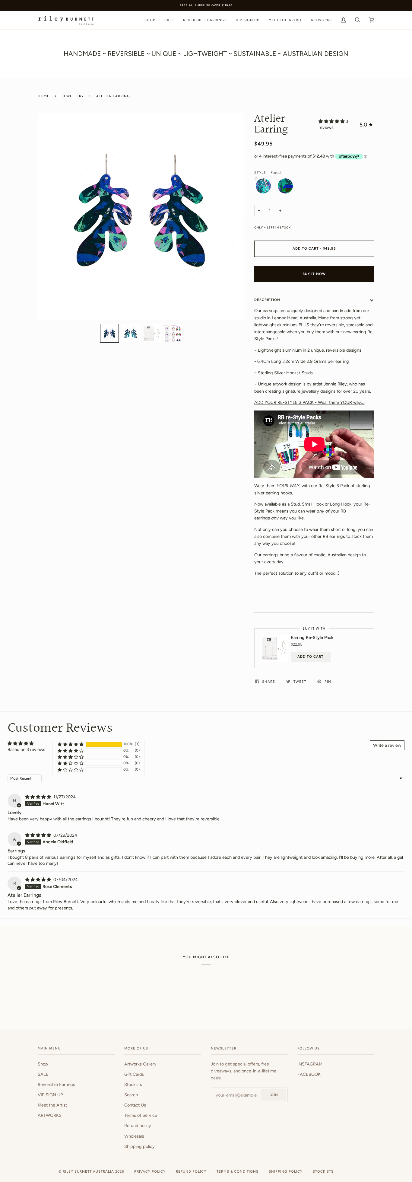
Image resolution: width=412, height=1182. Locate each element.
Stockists (133, 1084)
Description (267, 300)
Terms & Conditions (237, 1171)
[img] (38, 797)
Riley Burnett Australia (88, 1171)
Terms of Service (140, 1115)
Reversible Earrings (56, 1084)
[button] (109, 333)
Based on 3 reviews (26, 749)
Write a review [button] (387, 745)
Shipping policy (139, 1146)
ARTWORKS (50, 1115)
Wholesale (134, 1136)
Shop (43, 1064)
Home (43, 96)
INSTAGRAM (309, 1064)
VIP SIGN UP (50, 1094)
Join (273, 1095)
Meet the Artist (52, 1105)
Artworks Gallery (140, 1064)
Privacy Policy (150, 1171)
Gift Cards (134, 1074)
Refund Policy (191, 1171)
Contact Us (135, 1105)
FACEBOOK (309, 1074)
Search (131, 1094)
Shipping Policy (286, 1171)
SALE (43, 1074)
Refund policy (137, 1125)
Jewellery (73, 96)
